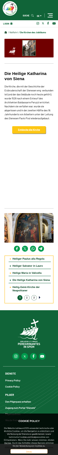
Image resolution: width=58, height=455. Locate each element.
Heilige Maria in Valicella (26, 273)
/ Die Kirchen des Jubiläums (32, 32)
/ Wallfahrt (13, 32)
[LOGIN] (10, 23)
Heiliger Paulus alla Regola (28, 258)
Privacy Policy (12, 380)
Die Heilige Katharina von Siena (31, 280)
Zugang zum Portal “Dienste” (20, 407)
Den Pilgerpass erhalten (18, 401)
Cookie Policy (12, 386)
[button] (29, 228)
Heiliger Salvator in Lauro (27, 265)
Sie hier (7, 442)
